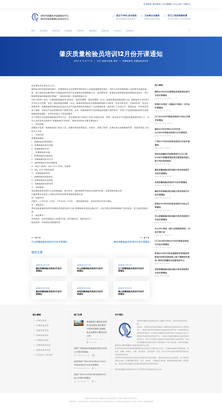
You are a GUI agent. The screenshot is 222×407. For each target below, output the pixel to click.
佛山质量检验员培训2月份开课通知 (131, 292)
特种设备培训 (42, 335)
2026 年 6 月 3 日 (162, 164)
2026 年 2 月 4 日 (42, 265)
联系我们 (130, 30)
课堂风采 (93, 30)
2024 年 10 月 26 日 (163, 123)
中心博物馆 (167, 4)
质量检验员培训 (141, 61)
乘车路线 (157, 4)
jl (96, 355)
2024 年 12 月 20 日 (163, 98)
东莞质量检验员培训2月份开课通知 (90, 292)
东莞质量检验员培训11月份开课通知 (171, 182)
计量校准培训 (42, 325)
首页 (33, 30)
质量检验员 (127, 61)
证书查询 (147, 4)
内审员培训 (41, 320)
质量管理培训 (42, 330)
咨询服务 (68, 30)
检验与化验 (107, 61)
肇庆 (116, 61)
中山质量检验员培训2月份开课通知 (90, 269)
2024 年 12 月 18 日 (163, 148)
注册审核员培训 (43, 345)
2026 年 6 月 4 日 (162, 263)
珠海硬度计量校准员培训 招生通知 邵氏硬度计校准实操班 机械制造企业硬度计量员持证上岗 (96, 328)
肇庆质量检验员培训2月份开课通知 (49, 269)
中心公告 (177, 4)
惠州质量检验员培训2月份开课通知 (49, 292)
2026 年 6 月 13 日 (96, 339)
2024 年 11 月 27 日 (163, 111)
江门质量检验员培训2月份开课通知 (131, 269)
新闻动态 (105, 30)
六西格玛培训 (42, 340)
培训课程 (44, 30)
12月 (99, 61)
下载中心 (187, 4)
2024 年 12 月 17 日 (83, 61)
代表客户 (81, 30)
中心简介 (118, 30)
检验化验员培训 (43, 349)
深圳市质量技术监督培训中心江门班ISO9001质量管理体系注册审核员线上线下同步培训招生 (172, 157)
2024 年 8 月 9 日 (162, 276)
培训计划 (56, 30)
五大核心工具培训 (44, 354)
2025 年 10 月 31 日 (163, 198)
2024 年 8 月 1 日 (83, 368)
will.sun (93, 342)
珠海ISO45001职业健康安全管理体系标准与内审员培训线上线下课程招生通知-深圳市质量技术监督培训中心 (172, 257)
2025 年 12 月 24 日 (163, 235)
